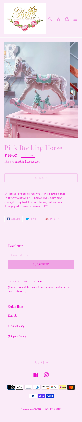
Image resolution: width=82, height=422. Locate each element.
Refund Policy (16, 326)
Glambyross (35, 409)
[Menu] (75, 18)
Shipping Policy (17, 337)
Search (12, 316)
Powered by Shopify (51, 409)
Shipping (9, 162)
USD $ (39, 362)
